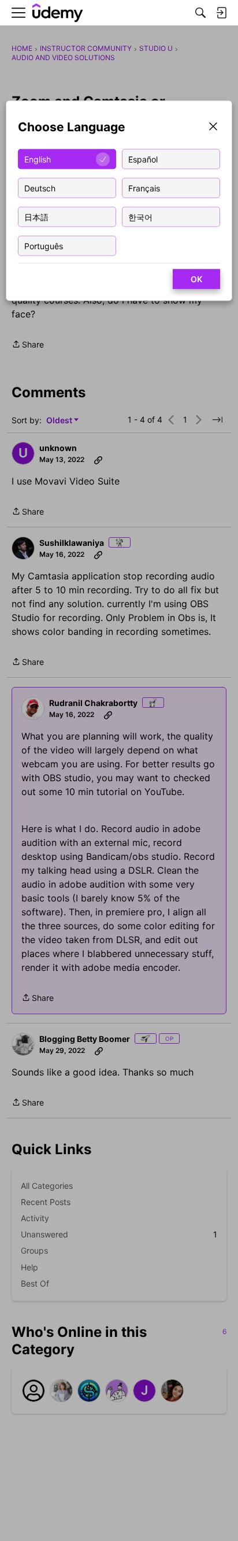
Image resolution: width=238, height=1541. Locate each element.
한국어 (140, 216)
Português (43, 245)
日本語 (36, 216)
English (37, 159)
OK (196, 279)
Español (143, 159)
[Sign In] (221, 12)
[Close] (213, 127)
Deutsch (39, 188)
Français (144, 188)
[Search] (200, 12)
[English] (57, 13)
